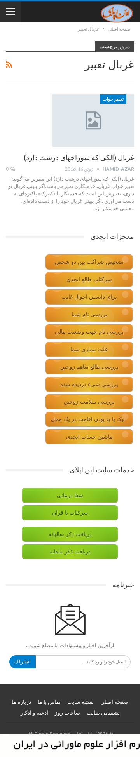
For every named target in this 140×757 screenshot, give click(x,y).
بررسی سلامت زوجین (89, 402)
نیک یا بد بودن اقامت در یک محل (88, 419)
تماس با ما (49, 702)
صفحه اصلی (114, 702)
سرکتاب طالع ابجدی (89, 279)
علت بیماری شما (89, 349)
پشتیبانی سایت (103, 713)
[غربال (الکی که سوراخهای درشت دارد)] (93, 120)
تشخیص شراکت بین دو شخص (89, 262)
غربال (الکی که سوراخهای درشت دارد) (79, 157)
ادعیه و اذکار (34, 713)
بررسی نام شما (89, 314)
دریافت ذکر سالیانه (70, 534)
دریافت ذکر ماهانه (70, 552)
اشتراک (22, 662)
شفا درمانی (70, 495)
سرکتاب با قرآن (70, 513)
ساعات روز (67, 713)
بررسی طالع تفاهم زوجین (89, 367)
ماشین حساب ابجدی (89, 437)
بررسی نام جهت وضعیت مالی (89, 332)
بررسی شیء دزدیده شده (89, 384)
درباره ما (21, 702)
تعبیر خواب (113, 99)
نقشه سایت (80, 702)
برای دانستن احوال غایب (89, 297)
